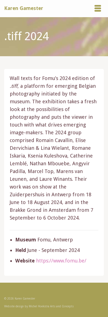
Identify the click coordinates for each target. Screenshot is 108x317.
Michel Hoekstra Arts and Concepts (51, 306)
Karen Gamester (23, 8)
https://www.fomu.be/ (61, 261)
